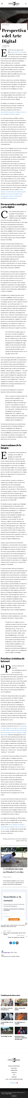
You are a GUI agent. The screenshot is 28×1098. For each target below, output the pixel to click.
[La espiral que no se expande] (21, 1016)
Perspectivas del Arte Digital (18, 52)
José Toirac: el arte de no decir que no (7, 1008)
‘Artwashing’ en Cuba (6, 1036)
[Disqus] (14, 968)
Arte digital (7, 925)
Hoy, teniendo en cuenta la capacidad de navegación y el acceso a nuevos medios (13, 827)
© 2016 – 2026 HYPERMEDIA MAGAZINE (14, 1079)
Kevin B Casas (13, 926)
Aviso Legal (14, 1068)
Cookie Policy (8, 1093)
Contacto (14, 1072)
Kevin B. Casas (6, 45)
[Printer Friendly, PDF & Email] (26, 923)
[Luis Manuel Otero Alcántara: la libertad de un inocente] (21, 1030)
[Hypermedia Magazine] (14, 3)
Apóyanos (14, 1077)
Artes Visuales (5, 24)
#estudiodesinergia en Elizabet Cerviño (13, 870)
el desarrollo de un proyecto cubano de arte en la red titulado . (13, 112)
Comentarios (14, 1070)
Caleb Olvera (21, 925)
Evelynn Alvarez (7, 877)
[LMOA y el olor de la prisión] (21, 1002)
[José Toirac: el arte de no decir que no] (7, 1002)
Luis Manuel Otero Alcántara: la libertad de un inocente (21, 1038)
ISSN (14, 1074)
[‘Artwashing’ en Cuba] (7, 1030)
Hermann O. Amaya (5, 926)
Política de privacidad (14, 1066)
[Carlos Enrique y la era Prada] (7, 1016)
